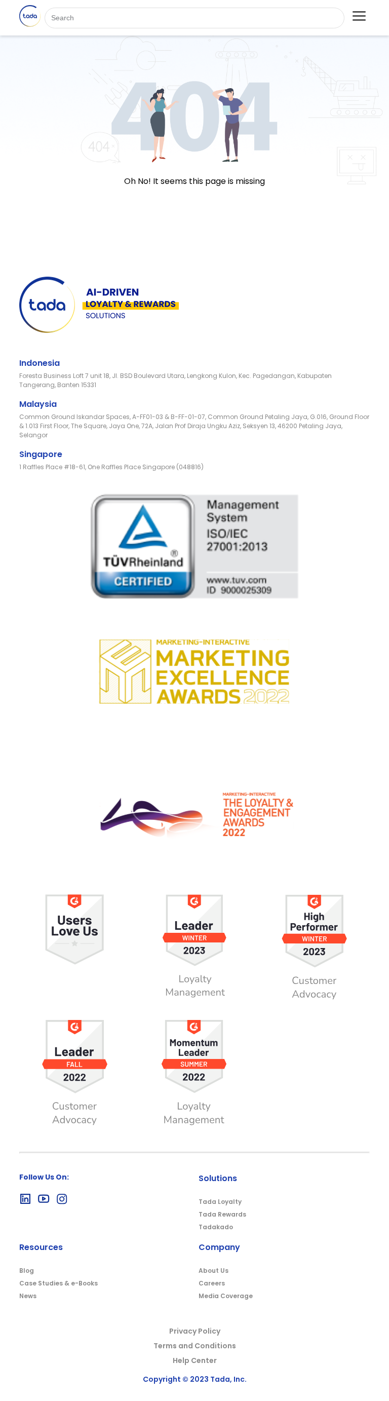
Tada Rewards (222, 1214)
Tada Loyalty (220, 1201)
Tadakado (216, 1227)
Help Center (195, 1360)
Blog (26, 1270)
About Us (213, 1270)
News (27, 1296)
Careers (212, 1283)
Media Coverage (226, 1296)
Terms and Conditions (194, 1346)
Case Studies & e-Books (58, 1283)
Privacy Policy (194, 1331)
